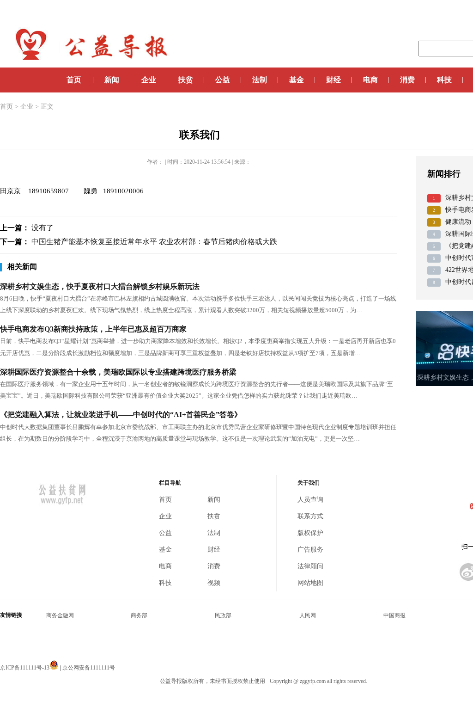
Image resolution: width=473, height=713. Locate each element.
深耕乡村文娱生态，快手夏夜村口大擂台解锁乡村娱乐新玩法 (100, 286)
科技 (444, 80)
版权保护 (310, 532)
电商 (370, 80)
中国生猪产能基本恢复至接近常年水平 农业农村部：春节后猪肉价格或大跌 (154, 242)
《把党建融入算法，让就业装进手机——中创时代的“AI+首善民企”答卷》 (121, 414)
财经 (333, 80)
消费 (407, 80)
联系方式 (310, 516)
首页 (74, 80)
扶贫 (185, 80)
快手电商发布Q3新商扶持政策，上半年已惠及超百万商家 (93, 329)
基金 (296, 80)
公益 (222, 80)
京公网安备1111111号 (88, 667)
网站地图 (310, 582)
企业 (148, 80)
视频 (213, 582)
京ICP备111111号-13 (24, 667)
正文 (47, 106)
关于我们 (308, 483)
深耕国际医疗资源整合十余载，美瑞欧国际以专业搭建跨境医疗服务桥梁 (118, 372)
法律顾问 (310, 566)
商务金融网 (60, 615)
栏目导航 (170, 483)
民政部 (223, 615)
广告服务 (310, 549)
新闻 (111, 80)
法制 (259, 80)
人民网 (307, 615)
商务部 (139, 615)
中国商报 (394, 615)
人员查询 (310, 499)
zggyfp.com (313, 681)
